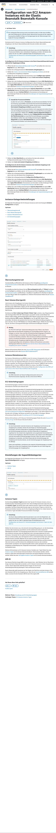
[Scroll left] (8, 5)
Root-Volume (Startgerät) (14, 212)
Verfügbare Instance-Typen (26, 555)
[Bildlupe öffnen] (12, 153)
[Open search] (53, 4)
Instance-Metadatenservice (14, 214)
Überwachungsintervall (13, 210)
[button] (10, 28)
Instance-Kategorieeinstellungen (25, 86)
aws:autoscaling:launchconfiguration (15, 411)
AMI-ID (9, 468)
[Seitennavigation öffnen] (2, 9)
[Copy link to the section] (4, 199)
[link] (32, 9)
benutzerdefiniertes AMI (42, 572)
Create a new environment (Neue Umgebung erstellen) (28, 72)
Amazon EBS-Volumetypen (34, 349)
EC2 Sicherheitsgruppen (13, 216)
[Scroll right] (49, 5)
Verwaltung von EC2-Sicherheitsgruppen (33, 415)
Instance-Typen (11, 466)
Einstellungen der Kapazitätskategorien (39, 94)
